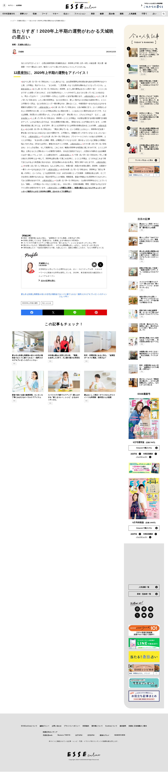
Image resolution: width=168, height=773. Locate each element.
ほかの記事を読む (48, 281)
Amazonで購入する (144, 448)
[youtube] (144, 615)
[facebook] (32, 312)
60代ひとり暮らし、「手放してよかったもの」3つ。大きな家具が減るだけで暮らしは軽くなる (149, 116)
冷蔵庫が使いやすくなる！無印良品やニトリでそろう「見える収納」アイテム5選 (149, 354)
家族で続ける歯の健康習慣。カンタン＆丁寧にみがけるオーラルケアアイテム (27, 396)
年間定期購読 (148, 454)
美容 (93, 14)
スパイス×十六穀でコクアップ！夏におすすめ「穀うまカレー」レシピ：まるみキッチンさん (64, 397)
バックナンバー (141, 457)
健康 (102, 14)
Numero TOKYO (64, 735)
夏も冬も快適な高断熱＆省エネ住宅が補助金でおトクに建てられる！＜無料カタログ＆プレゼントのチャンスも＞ (27, 357)
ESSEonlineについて (29, 726)
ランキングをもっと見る (144, 160)
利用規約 (86, 726)
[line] (74, 312)
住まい (66, 14)
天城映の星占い (24, 45)
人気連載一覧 (144, 587)
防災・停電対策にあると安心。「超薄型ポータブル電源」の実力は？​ (99, 356)
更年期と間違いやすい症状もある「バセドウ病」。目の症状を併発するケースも (149, 340)
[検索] (156, 174)
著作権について (97, 726)
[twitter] (53, 312)
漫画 (122, 14)
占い (154, 14)
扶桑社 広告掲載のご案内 (138, 726)
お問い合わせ (56, 726)
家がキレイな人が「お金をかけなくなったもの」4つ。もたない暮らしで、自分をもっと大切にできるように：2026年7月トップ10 (149, 100)
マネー (55, 14)
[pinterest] (150, 615)
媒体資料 (123, 726)
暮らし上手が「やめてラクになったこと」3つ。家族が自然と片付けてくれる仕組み (149, 240)
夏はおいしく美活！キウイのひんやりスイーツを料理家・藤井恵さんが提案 (99, 396)
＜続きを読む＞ (90, 96)
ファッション (80, 14)
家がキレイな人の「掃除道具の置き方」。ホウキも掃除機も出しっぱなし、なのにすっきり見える (149, 382)
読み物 (112, 14)
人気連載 (132, 14)
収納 (35, 14)
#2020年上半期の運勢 (30, 303)
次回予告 (134, 454)
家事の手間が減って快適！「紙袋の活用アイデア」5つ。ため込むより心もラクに (149, 84)
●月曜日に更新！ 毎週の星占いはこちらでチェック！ (81, 188)
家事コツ (24, 14)
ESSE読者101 (9, 14)
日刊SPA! (91, 735)
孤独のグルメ (104, 735)
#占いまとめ (46, 303)
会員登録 (19, 5)
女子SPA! (79, 735)
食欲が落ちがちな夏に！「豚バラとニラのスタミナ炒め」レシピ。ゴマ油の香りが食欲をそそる (149, 299)
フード (45, 14)
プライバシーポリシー (72, 726)
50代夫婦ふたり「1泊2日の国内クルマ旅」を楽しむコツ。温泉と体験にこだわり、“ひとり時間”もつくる (149, 69)
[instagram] (137, 609)
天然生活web (47, 735)
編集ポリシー (44, 726)
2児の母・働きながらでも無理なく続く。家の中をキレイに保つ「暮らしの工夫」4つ (149, 327)
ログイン (10, 5)
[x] (137, 615)
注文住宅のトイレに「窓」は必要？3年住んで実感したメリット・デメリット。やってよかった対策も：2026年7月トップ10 (149, 52)
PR (14, 364)
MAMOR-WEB (120, 735)
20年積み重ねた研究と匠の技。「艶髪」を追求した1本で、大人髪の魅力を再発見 (64, 356)
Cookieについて (111, 726)
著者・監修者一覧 (144, 594)
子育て (144, 14)
